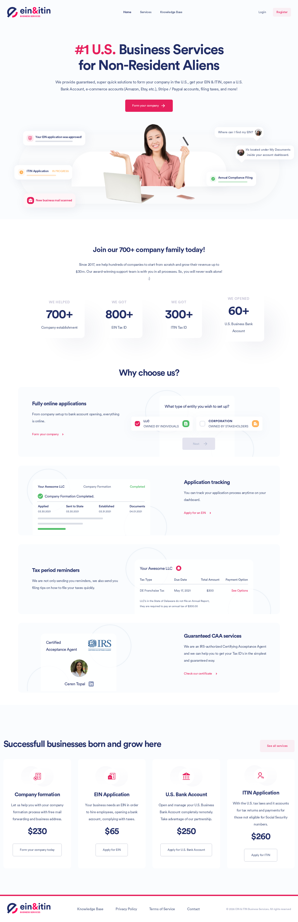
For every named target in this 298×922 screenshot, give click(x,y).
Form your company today (37, 849)
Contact (193, 909)
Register (282, 12)
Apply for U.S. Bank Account (186, 849)
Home (127, 12)
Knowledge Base (171, 12)
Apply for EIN (112, 849)
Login (262, 12)
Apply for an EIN (195, 513)
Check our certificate (198, 673)
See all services (277, 746)
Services (145, 12)
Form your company (145, 105)
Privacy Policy (126, 909)
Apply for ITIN (260, 855)
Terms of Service (162, 909)
